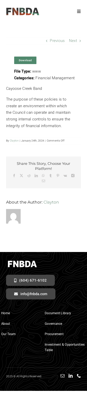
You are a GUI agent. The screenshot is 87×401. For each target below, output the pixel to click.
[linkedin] (71, 376)
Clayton (14, 140)
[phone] (79, 376)
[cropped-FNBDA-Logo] (22, 9)
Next (73, 40)
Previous (57, 40)
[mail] (62, 376)
